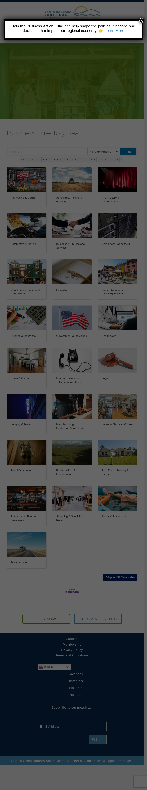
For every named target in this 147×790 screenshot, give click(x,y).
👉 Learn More (111, 31)
